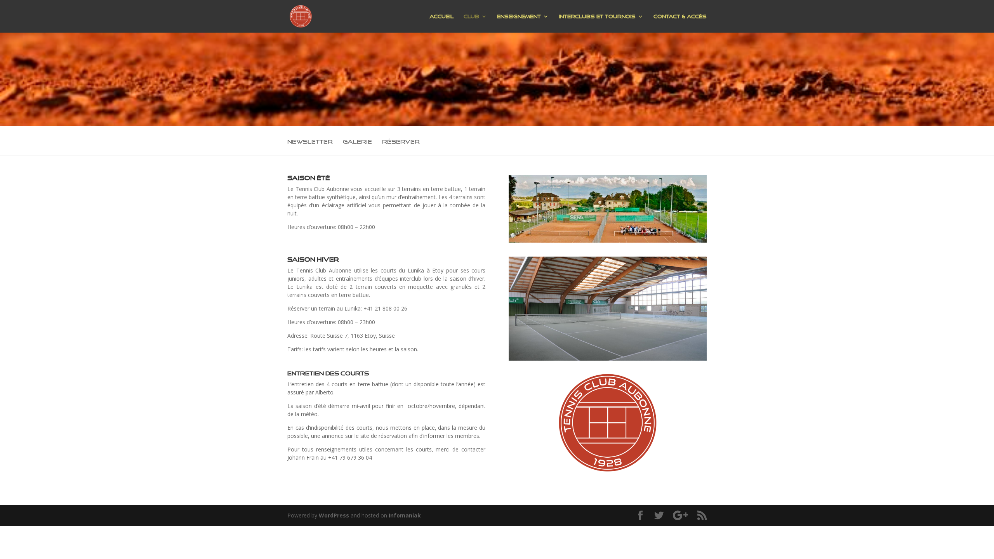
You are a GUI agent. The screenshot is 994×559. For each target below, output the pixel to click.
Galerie (357, 142)
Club (471, 16)
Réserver (401, 142)
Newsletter (310, 142)
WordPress (334, 515)
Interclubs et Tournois (597, 16)
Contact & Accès (680, 16)
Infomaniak (405, 515)
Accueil (441, 16)
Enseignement (519, 16)
